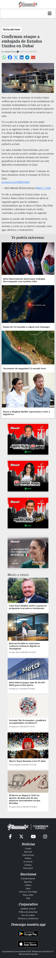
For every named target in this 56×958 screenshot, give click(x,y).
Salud (28, 888)
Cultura (28, 885)
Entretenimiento (28, 878)
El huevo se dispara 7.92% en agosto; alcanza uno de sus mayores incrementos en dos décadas (24, 799)
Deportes (28, 881)
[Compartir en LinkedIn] (21, 57)
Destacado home (11, 29)
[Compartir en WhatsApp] (4, 57)
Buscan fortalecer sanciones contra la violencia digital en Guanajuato (24, 646)
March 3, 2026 (44, 188)
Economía (28, 861)
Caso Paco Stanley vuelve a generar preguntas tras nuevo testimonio (28, 607)
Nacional (28, 851)
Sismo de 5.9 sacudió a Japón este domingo (26, 327)
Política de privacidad (28, 911)
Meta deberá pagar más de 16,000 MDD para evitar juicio (27, 683)
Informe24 (28, 868)
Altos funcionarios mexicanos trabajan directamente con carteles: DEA (24, 280)
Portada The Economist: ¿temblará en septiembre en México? (27, 721)
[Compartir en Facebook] (10, 57)
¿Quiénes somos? (28, 908)
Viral (28, 898)
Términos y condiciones (28, 918)
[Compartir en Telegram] (27, 57)
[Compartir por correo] (33, 57)
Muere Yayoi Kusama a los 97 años (27, 761)
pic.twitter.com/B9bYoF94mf (16, 182)
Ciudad (28, 848)
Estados (28, 864)
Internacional (28, 855)
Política (28, 858)
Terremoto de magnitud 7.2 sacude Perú (24, 368)
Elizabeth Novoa (10, 51)
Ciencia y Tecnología (28, 891)
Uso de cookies (28, 915)
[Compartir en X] (16, 57)
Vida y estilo (28, 895)
